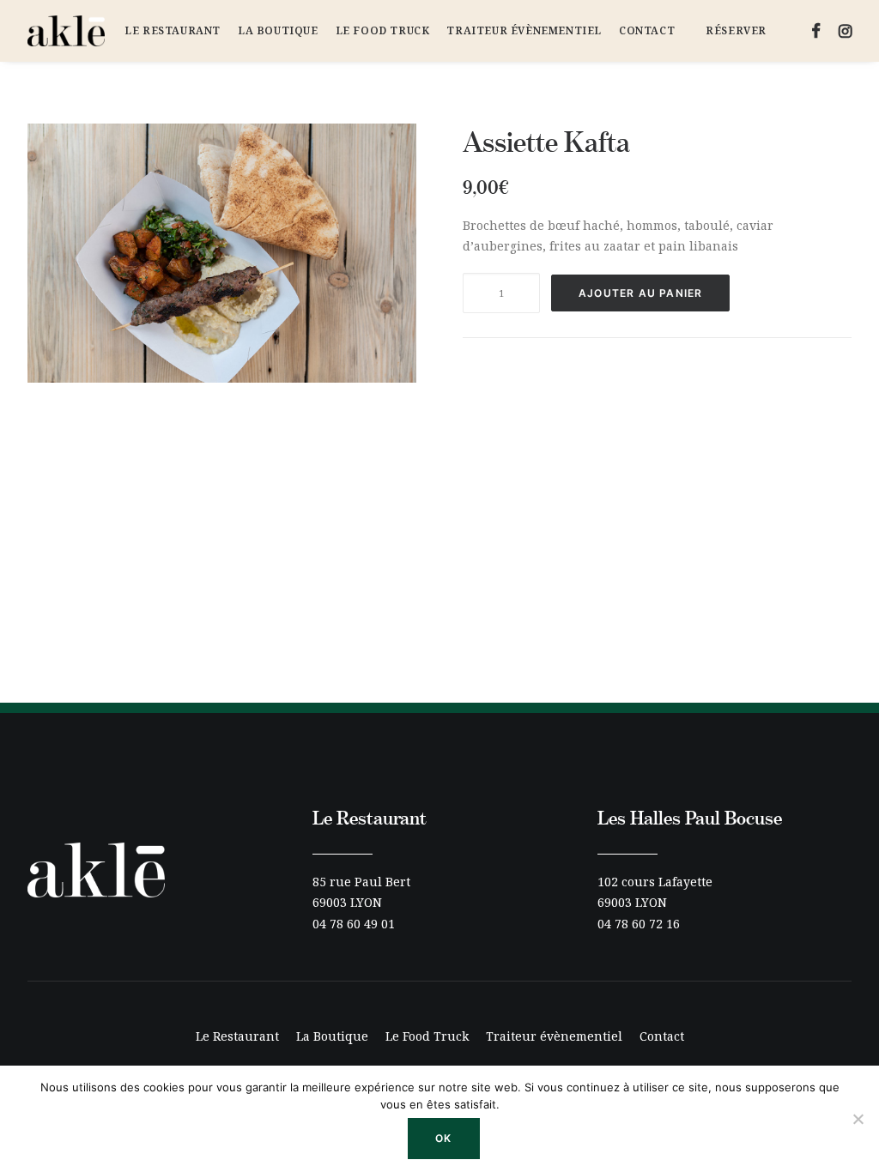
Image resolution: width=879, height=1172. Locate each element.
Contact (647, 30)
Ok (443, 1138)
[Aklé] (66, 30)
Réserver (736, 30)
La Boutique (278, 30)
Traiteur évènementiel (524, 30)
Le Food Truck (383, 30)
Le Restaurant (172, 30)
